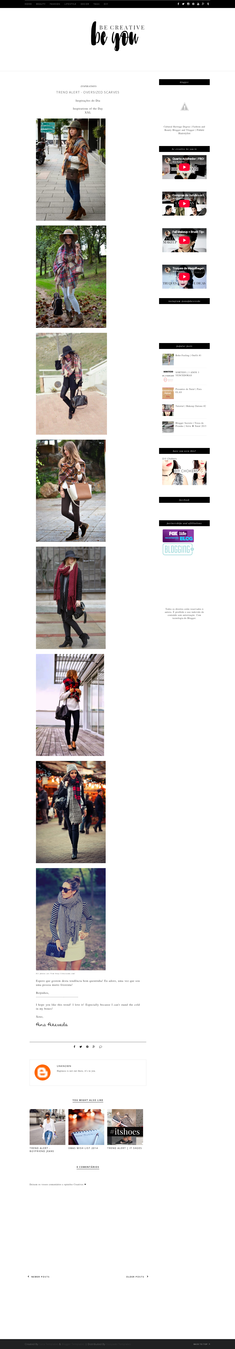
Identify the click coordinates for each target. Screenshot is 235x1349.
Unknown (64, 1066)
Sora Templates (49, 1344)
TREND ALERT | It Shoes (124, 1148)
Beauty (41, 4)
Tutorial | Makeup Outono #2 (191, 405)
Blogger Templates (73, 1344)
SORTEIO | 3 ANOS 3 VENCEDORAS (187, 374)
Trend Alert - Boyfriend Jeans (42, 1150)
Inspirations (89, 86)
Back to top (201, 1344)
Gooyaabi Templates (118, 1344)
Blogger (191, 618)
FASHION (55, 4)
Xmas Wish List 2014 (83, 1148)
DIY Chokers (169, 458)
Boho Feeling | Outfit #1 (189, 355)
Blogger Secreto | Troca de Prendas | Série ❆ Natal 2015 (191, 424)
